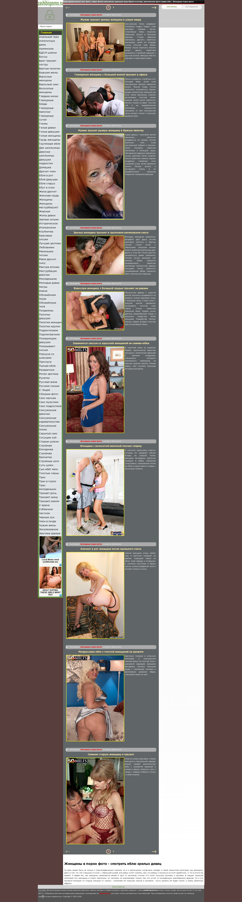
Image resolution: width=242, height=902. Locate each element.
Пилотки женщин (50, 322)
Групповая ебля (49, 144)
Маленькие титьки (46, 253)
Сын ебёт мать (48, 469)
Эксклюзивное (48, 529)
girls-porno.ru (105, 893)
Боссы (43, 57)
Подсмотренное (49, 334)
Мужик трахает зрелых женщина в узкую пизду (111, 20)
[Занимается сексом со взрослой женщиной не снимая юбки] (95, 389)
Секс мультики (48, 402)
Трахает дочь (48, 493)
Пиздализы (46, 311)
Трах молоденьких (47, 487)
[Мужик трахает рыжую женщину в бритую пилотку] (95, 176)
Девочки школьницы (46, 154)
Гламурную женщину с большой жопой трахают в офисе (110, 75)
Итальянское (47, 228)
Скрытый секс (48, 434)
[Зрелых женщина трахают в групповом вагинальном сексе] (95, 255)
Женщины (45, 200)
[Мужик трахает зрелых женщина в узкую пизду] (95, 42)
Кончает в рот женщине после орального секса (111, 549)
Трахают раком (49, 501)
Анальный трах (49, 37)
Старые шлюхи (49, 442)
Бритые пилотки (49, 69)
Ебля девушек (48, 179)
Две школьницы (49, 148)
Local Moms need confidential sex (50, 561)
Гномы (43, 124)
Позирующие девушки (47, 340)
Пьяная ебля (47, 366)
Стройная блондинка (46, 448)
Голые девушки (49, 132)
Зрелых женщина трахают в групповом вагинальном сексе (110, 233)
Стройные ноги (49, 461)
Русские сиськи (49, 386)
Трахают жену (48, 497)
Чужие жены (47, 525)
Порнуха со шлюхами (46, 356)
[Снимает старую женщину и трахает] (95, 801)
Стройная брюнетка (45, 455)
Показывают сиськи (47, 348)
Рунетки (44, 378)
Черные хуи (46, 517)
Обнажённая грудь (47, 297)
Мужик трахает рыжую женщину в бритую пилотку (111, 131)
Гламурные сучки (46, 118)
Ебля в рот (46, 175)
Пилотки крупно (49, 326)
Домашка (45, 167)
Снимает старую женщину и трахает (111, 754)
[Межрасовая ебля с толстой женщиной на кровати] (95, 698)
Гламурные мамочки (46, 110)
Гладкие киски (48, 96)
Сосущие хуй (47, 438)
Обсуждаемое (192, 7)
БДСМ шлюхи (48, 53)
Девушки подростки (46, 162)
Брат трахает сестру (47, 63)
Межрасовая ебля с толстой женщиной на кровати (110, 652)
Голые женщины (50, 136)
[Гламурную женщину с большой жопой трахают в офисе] (95, 97)
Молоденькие (48, 279)
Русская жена (48, 382)
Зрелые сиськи (49, 219)
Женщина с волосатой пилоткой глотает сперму (111, 446)
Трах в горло (47, 481)
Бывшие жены (48, 73)
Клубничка (46, 232)
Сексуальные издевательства (49, 420)
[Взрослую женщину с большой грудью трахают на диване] (95, 311)
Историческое (48, 223)
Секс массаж (47, 398)
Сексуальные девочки (47, 412)
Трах (42, 477)
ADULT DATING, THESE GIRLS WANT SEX (50, 592)
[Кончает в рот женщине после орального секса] (95, 595)
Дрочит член (47, 171)
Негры (43, 287)
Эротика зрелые (49, 533)
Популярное (172, 7)
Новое (43, 291)
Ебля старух (47, 183)
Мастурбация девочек (48, 273)
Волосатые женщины (46, 90)
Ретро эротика (48, 374)
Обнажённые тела (47, 305)
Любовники (46, 247)
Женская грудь (49, 196)
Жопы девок (47, 215)
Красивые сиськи (45, 238)
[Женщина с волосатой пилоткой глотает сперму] (95, 492)
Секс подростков (50, 406)
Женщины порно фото (91, 15)
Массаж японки (49, 267)
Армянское (46, 49)
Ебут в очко (47, 188)
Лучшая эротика (50, 243)
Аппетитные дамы (47, 43)
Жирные (44, 211)
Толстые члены (49, 473)
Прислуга (45, 362)
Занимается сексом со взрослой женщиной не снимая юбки (111, 343)
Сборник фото (48, 394)
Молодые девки (49, 283)
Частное (44, 513)
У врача (44, 505)
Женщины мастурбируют (48, 206)
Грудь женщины (49, 140)
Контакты (118, 887)
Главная (46, 33)
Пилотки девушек (44, 317)
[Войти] (50, 15)
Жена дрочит (48, 192)
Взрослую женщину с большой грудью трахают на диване (111, 288)
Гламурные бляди (46, 102)
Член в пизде (47, 521)
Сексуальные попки (47, 428)
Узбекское (46, 509)
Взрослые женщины (45, 79)
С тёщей (44, 390)
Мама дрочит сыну (47, 261)
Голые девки (47, 128)
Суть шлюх (46, 465)
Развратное (46, 370)
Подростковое (48, 330)
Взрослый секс (48, 84)
